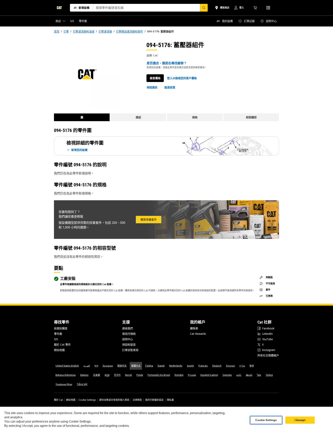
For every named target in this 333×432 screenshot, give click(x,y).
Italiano (84, 375)
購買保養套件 (148, 219)
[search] (204, 8)
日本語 (96, 375)
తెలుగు (249, 375)
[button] (182, 78)
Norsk (128, 375)
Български (108, 365)
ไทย (259, 375)
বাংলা (96, 365)
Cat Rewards (198, 334)
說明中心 (127, 339)
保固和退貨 (129, 344)
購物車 (194, 328)
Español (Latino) (209, 375)
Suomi (190, 365)
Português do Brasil (159, 375)
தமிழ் (238, 375)
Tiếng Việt (82, 384)
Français (203, 365)
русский (192, 375)
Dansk (161, 365)
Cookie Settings (87, 400)
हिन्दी (252, 365)
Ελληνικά (230, 365)
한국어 (117, 375)
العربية (86, 365)
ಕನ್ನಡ (107, 375)
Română (179, 375)
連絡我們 (127, 328)
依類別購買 (60, 328)
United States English (67, 365)
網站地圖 (59, 350)
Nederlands (175, 365)
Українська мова (64, 384)
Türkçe (269, 375)
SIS (56, 339)
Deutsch (216, 365)
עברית (242, 365)
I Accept (300, 420)
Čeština (149, 365)
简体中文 (122, 365)
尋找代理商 (129, 334)
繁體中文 (135, 365)
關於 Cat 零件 (62, 344)
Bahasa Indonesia (66, 375)
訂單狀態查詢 (130, 350)
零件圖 (58, 334)
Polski (139, 375)
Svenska (227, 375)
